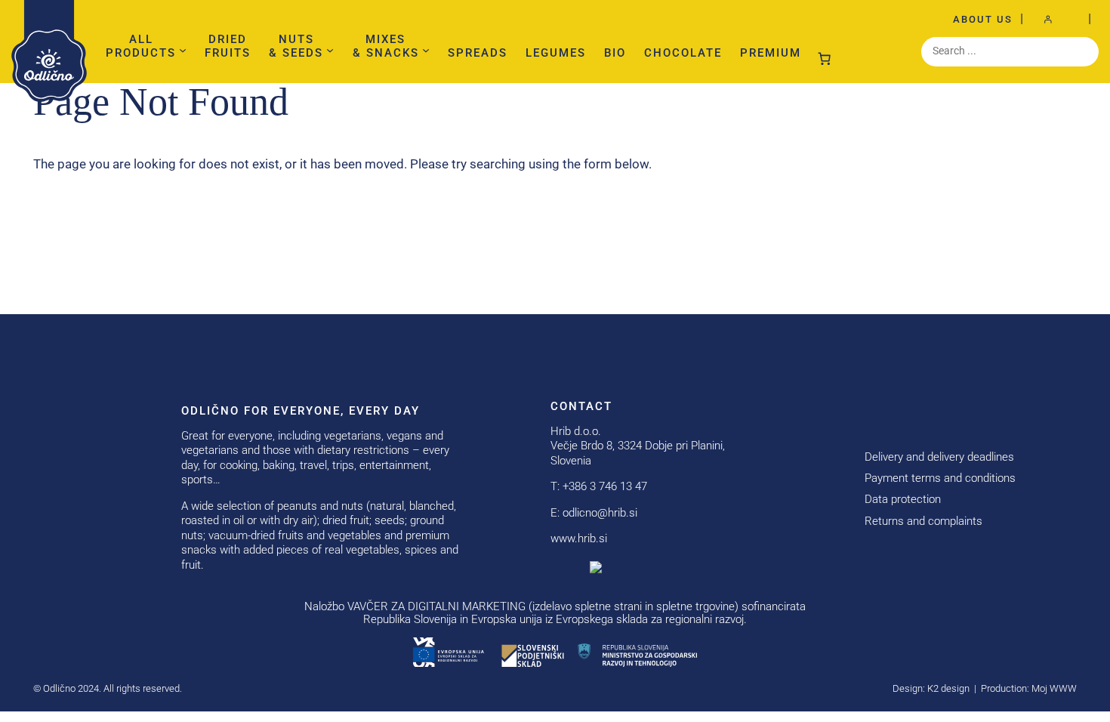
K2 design (948, 688)
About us (983, 19)
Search (1062, 220)
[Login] (1055, 20)
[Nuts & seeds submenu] (330, 50)
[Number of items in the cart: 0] (824, 55)
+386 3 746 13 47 (605, 486)
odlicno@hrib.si (600, 513)
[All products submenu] (183, 50)
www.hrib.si (578, 538)
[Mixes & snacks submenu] (426, 50)
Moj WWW (1054, 688)
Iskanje (1083, 51)
